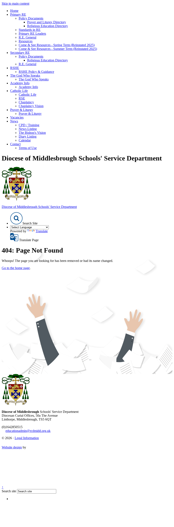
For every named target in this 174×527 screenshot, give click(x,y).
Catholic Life (19, 91)
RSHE (14, 68)
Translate (42, 231)
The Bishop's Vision (32, 132)
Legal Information (27, 438)
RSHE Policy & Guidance (36, 71)
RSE (22, 98)
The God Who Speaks (25, 75)
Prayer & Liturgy (21, 110)
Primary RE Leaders (32, 33)
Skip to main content (15, 3)
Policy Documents (31, 18)
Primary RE (18, 14)
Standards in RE (30, 30)
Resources (25, 41)
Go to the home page (16, 268)
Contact (15, 144)
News (14, 121)
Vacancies (17, 117)
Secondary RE (20, 52)
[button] (16, 218)
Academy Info (19, 83)
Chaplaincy (26, 102)
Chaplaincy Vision (31, 106)
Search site (9, 491)
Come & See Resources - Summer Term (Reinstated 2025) (58, 49)
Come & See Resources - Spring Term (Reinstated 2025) (57, 45)
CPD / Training (29, 125)
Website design (12, 447)
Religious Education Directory (47, 26)
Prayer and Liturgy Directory (46, 22)
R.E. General (27, 37)
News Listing (28, 129)
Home (14, 10)
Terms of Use (28, 148)
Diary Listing (27, 136)
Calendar (25, 140)
